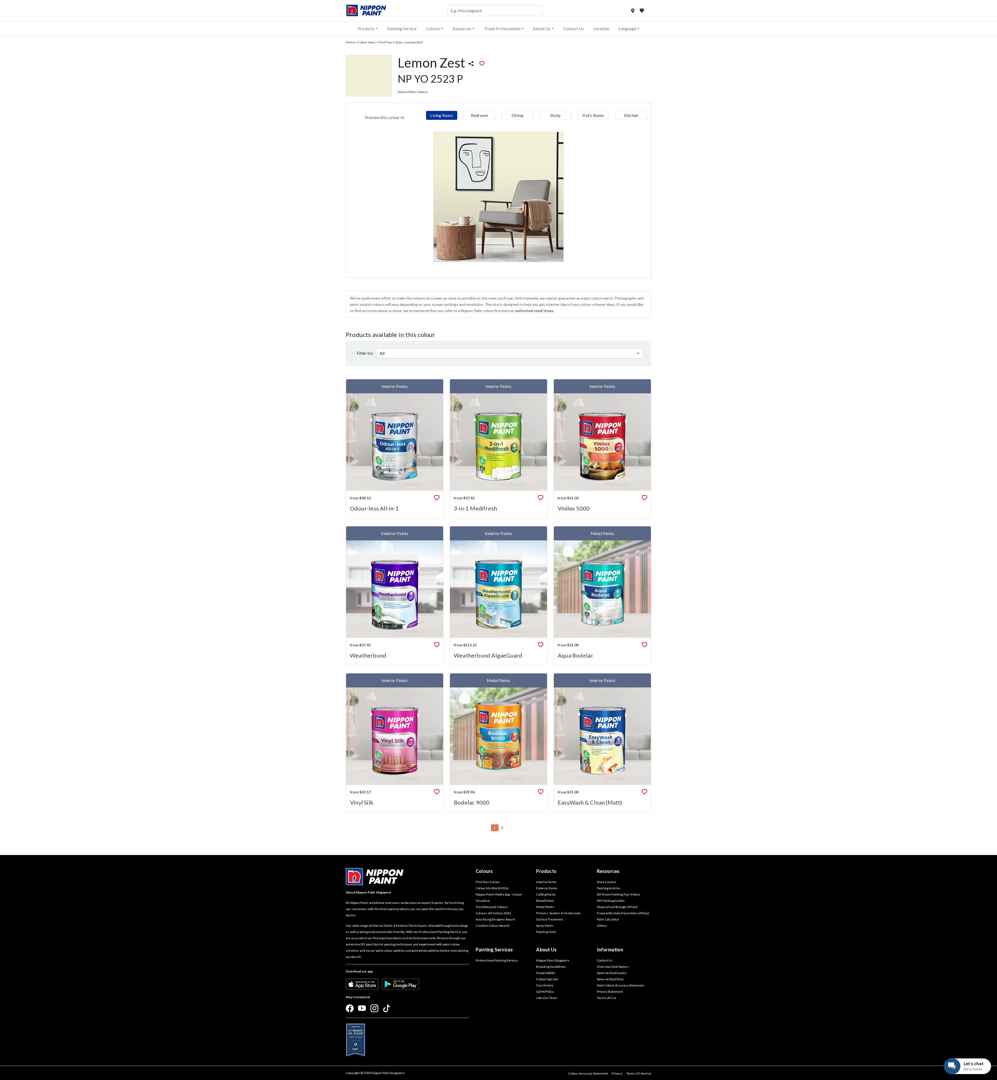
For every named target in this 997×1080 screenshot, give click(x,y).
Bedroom (479, 115)
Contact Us (573, 28)
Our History (544, 985)
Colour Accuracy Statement (588, 1073)
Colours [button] (433, 28)
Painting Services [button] (494, 949)
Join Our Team (546, 998)
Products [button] (366, 28)
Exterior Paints (546, 888)
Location (601, 28)
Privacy (617, 1073)
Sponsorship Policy (610, 979)
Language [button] (627, 28)
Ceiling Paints (546, 894)
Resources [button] (462, 28)
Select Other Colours (413, 92)
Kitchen (631, 115)
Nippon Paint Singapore (552, 960)
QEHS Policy (545, 991)
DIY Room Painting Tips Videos (618, 894)
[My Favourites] (642, 10)
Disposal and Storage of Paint (617, 907)
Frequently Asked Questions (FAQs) (623, 913)
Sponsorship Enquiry (612, 973)
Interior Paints (546, 882)
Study (555, 115)
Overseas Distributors (613, 967)
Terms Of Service (638, 1073)
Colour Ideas (367, 42)
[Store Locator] (633, 10)
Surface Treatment (549, 919)
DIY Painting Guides (611, 901)
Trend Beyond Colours (492, 907)
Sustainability (545, 973)
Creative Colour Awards (493, 925)
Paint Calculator (608, 919)
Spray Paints (544, 925)
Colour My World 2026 (492, 888)
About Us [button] (542, 28)
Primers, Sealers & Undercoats (558, 913)
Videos (602, 925)
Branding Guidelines (551, 967)
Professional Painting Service (496, 960)
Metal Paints (545, 907)
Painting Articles (608, 888)
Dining (517, 115)
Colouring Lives (547, 979)
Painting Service (401, 28)
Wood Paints (545, 901)
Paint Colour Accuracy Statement (620, 985)
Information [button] (610, 949)
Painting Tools (546, 932)
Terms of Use (606, 998)
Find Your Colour (391, 42)
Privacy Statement (610, 991)
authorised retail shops (534, 310)
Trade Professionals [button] (502, 28)
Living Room (441, 115)
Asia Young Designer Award (495, 919)
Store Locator (606, 882)
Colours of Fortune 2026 (493, 913)
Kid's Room (593, 115)
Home (350, 42)
